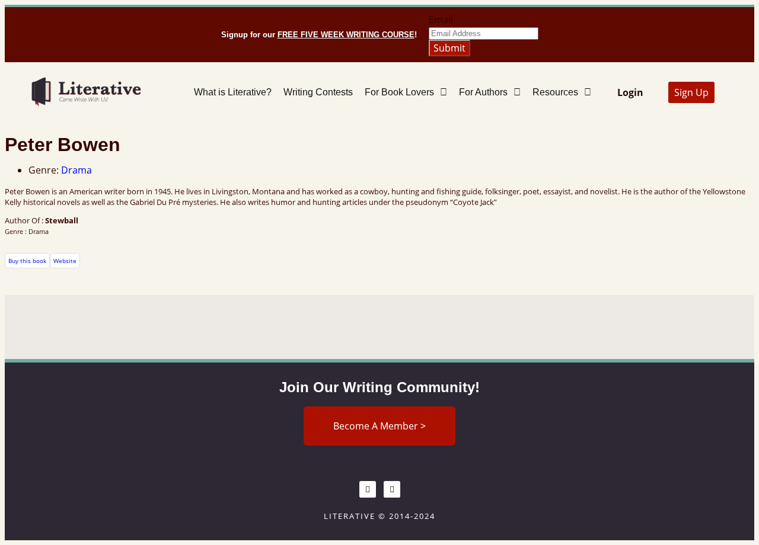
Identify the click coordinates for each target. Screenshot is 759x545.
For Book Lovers (399, 92)
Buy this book (27, 261)
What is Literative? (233, 92)
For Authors (483, 92)
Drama (76, 170)
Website (64, 261)
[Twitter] (392, 489)
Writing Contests (318, 92)
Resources (555, 92)
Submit (449, 47)
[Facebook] (367, 489)
